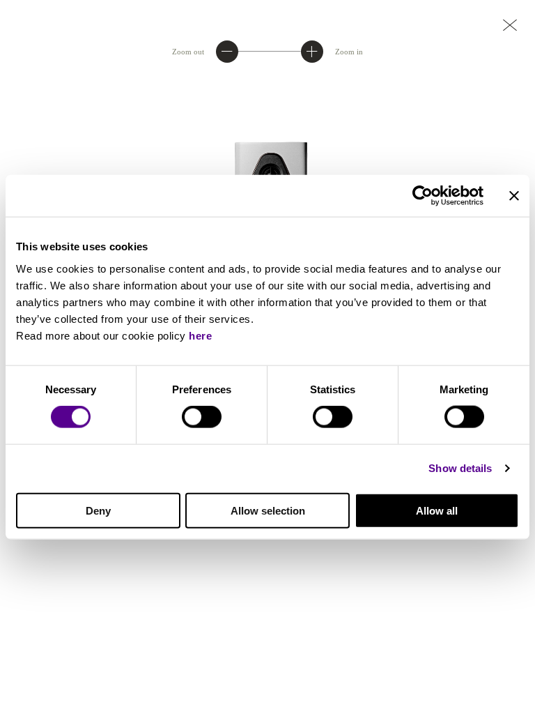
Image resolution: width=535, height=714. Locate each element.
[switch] (202, 417)
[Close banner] (514, 196)
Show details (460, 468)
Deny (98, 510)
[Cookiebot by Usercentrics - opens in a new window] (422, 195)
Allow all (437, 510)
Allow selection (268, 510)
